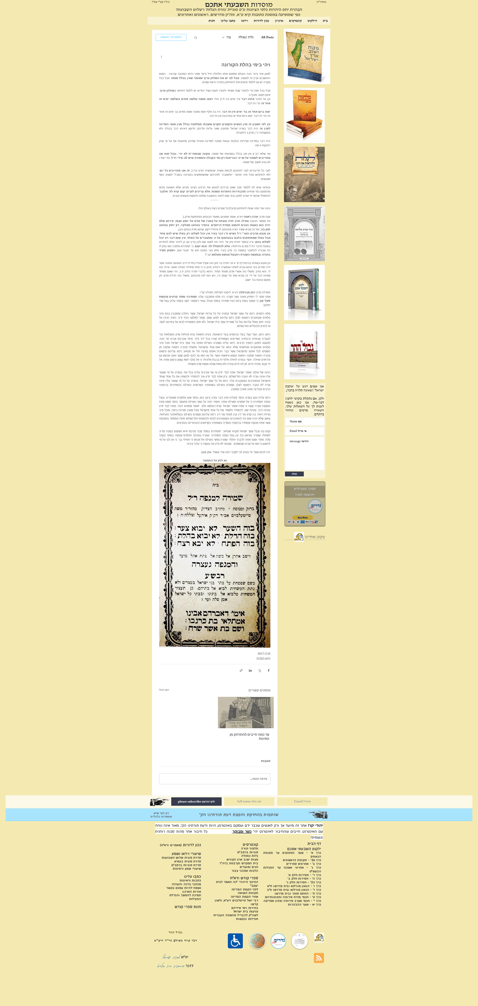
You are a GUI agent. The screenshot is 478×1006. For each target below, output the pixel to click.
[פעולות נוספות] (161, 57)
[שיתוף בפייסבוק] (268, 670)
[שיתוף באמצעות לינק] (241, 670)
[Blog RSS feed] (319, 958)
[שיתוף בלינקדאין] (250, 670)
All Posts (267, 37)
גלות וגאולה (246, 37)
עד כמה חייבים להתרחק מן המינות (249, 737)
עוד (228, 37)
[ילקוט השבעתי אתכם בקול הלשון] (299, 537)
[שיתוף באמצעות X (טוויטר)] (259, 670)
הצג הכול (164, 690)
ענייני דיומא (264, 653)
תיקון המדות (263, 658)
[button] (195, 37)
